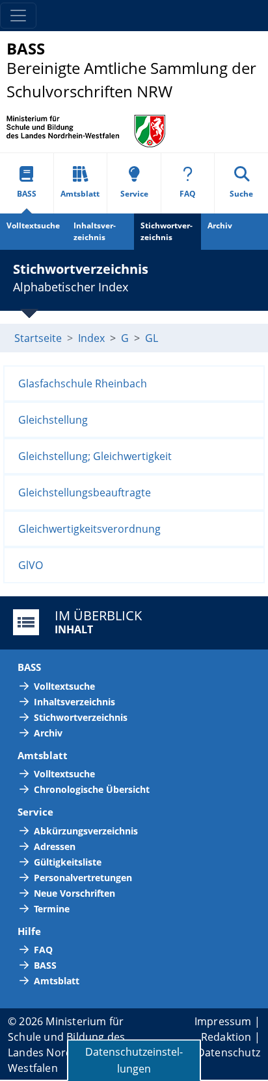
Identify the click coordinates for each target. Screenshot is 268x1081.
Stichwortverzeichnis (167, 231)
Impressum (223, 1021)
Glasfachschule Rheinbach (82, 383)
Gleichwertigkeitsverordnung (89, 529)
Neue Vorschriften (74, 893)
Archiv (220, 225)
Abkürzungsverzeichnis (86, 831)
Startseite (38, 338)
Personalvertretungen (83, 877)
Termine (52, 909)
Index (91, 338)
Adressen (54, 846)
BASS (26, 193)
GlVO (30, 565)
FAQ (188, 193)
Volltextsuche (33, 225)
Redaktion (226, 1037)
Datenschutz (228, 1052)
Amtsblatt (80, 193)
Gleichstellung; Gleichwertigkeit (95, 456)
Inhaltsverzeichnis (95, 231)
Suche (241, 193)
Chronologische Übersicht (92, 789)
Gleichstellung (53, 420)
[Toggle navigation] (18, 16)
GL (151, 338)
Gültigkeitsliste (67, 862)
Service (134, 193)
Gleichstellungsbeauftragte (84, 492)
